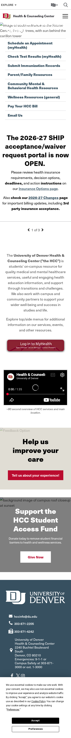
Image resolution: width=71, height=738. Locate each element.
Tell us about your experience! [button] (35, 475)
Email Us (15, 115)
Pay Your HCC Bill (22, 106)
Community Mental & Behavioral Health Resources (33, 86)
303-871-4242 (24, 631)
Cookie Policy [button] (38, 701)
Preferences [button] (13, 709)
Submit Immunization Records (34, 65)
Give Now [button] (35, 557)
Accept (35, 720)
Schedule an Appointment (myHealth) (30, 45)
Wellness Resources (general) (34, 97)
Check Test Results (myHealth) (34, 56)
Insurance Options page (38, 188)
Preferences (35, 729)
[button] (54, 4)
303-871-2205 (24, 623)
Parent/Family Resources (30, 74)
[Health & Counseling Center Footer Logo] (35, 596)
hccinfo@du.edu (25, 616)
